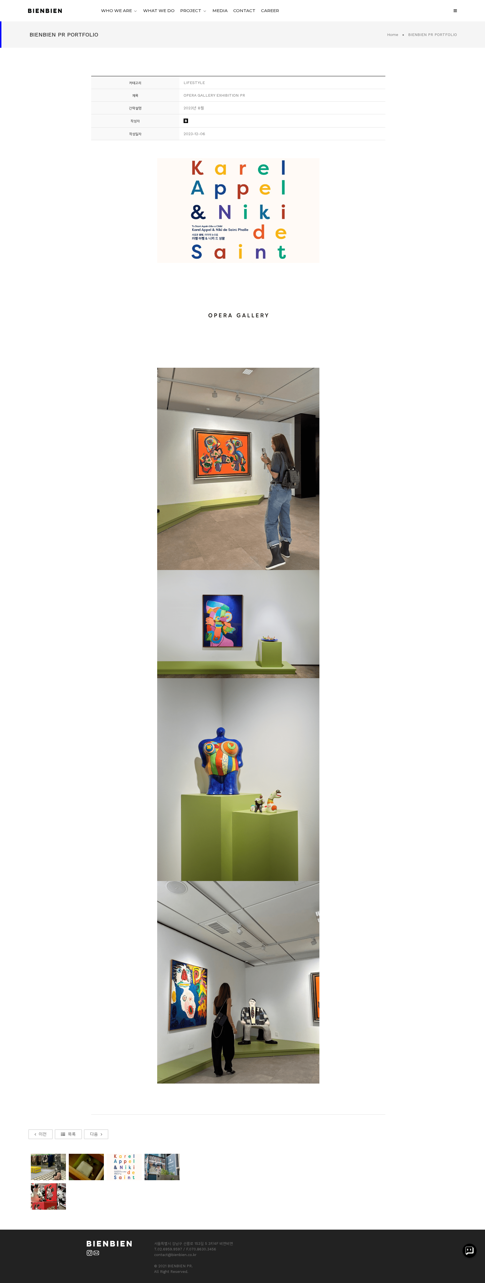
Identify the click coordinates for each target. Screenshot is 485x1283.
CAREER (270, 10)
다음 (94, 1134)
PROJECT (190, 10)
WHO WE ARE (116, 10)
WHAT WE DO (159, 10)
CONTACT (244, 10)
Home (392, 34)
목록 (72, 1134)
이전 (43, 1134)
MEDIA (220, 10)
